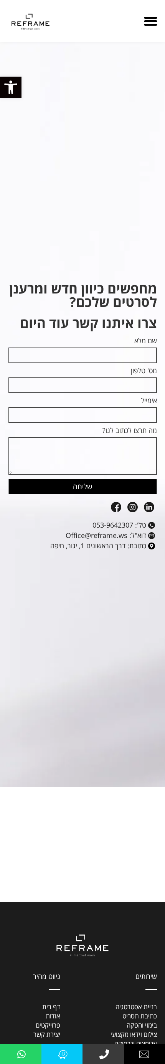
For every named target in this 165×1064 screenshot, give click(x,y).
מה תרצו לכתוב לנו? (129, 431)
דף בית (51, 1006)
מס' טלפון (144, 371)
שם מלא (145, 341)
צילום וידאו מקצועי (134, 1034)
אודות (53, 1016)
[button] (10, 87)
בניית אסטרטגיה (136, 1006)
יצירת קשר (46, 1034)
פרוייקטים (48, 1025)
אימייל (149, 401)
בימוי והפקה (142, 1025)
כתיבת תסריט (139, 1016)
